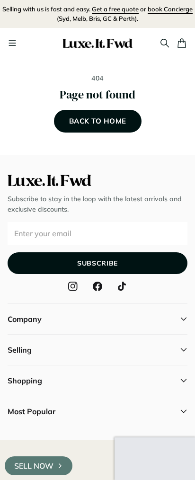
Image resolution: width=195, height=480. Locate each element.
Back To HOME (97, 120)
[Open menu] (12, 43)
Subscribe (97, 263)
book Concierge (170, 9)
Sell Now (33, 466)
